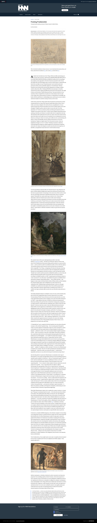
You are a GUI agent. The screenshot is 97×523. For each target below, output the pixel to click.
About (34, 14)
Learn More (66, 515)
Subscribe (65, 10)
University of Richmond (92, 1)
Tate (61, 186)
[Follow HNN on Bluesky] (78, 14)
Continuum (57, 511)
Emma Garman (33, 31)
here (45, 70)
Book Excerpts (28, 14)
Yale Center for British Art (42, 471)
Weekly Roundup (58, 512)
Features (21, 14)
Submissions (40, 14)
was (52, 401)
